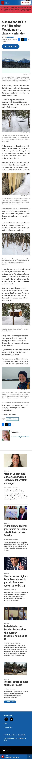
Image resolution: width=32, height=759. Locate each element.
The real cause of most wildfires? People (16, 683)
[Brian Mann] (6, 435)
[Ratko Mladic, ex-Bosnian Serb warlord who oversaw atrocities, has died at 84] (15, 613)
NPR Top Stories (12, 419)
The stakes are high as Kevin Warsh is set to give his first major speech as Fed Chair (16, 581)
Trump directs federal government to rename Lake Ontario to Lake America (15, 530)
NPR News (6, 471)
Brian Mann (10, 37)
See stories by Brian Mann (20, 437)
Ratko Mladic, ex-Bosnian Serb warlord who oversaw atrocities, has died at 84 (15, 633)
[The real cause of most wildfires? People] (15, 668)
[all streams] (29, 756)
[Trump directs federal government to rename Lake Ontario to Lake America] (15, 513)
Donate (26, 3)
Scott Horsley (7, 589)
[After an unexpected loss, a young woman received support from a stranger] (15, 460)
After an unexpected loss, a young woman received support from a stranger (15, 478)
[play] (3, 757)
